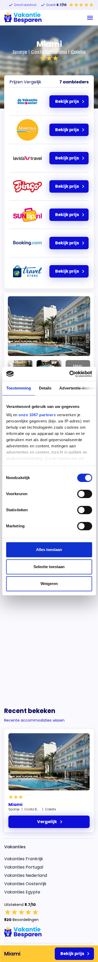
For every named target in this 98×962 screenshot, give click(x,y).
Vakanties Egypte (22, 892)
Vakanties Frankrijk (23, 859)
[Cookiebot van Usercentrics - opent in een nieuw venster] (70, 374)
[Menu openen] (90, 18)
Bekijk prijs (72, 954)
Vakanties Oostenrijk (25, 884)
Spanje (20, 52)
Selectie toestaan (49, 566)
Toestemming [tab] (18, 388)
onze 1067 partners (37, 415)
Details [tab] (45, 388)
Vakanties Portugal (23, 867)
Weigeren (49, 583)
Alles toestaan (49, 549)
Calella (78, 52)
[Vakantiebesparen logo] (23, 17)
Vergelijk (47, 822)
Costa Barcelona (49, 52)
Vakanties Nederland (25, 875)
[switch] (84, 494)
